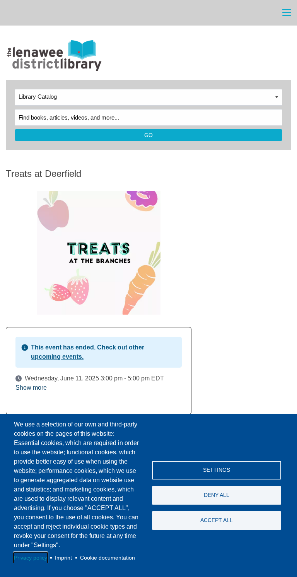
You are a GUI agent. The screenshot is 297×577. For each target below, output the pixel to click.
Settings (216, 470)
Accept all (216, 520)
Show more (31, 388)
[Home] (54, 55)
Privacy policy (30, 558)
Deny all (216, 495)
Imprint (63, 558)
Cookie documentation (107, 558)
